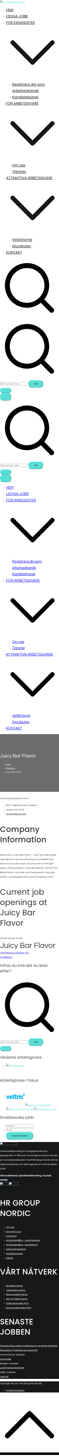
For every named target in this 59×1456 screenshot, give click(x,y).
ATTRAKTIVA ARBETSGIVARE (29, 654)
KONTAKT (14, 252)
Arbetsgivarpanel (16, 1249)
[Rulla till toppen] (29, 1453)
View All (4, 1376)
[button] (32, 78)
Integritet (11, 1236)
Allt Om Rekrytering (16, 1299)
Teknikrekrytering (15, 1290)
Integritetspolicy (15, 1390)
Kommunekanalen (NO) (18, 1308)
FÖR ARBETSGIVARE (23, 580)
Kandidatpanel (25, 97)
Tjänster (19, 171)
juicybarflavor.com (16, 814)
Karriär (9, 1258)
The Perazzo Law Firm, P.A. (14, 953)
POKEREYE (6, 957)
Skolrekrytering (14, 1286)
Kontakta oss (13, 1231)
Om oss (18, 165)
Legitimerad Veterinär (12, 1368)
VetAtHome (22, 239)
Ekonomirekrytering (17, 1294)
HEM (9, 9)
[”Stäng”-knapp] (5, 478)
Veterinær (5, 1359)
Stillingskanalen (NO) (17, 1303)
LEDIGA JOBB (17, 16)
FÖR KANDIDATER (21, 500)
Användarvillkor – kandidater (22, 1245)
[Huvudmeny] (5, 397)
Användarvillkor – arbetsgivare (23, 1240)
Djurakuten (21, 246)
